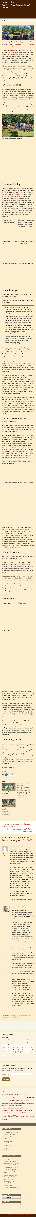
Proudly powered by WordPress (10, 1212)
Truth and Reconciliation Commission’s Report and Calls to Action (16, 350)
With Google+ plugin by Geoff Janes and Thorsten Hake (18, 1214)
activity (5, 1094)
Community (18, 1097)
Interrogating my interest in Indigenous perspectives (8, 809)
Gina (18, 46)
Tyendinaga (10, 46)
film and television (19, 407)
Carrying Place (12, 1097)
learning (13, 401)
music (18, 1108)
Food (14, 1100)
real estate (13, 1113)
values (22, 1116)
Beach (19, 1094)
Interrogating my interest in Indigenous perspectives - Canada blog (11, 1161)
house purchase (6, 1103)
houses (13, 1103)
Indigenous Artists (8, 1189)
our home (22, 1110)
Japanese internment (9, 385)
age (9, 1094)
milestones (18, 1105)
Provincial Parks (6, 1113)
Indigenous (18, 44)
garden (18, 1100)
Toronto (12, 1116)
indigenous (31, 44)
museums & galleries (9, 1108)
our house (29, 1110)
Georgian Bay (26, 1100)
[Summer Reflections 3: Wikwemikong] (8, 787)
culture (25, 44)
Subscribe (6, 1079)
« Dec (8, 1056)
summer (5, 1116)
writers (30, 403)
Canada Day (5, 1097)
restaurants (18, 1113)
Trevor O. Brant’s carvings (12, 194)
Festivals (3, 1100)
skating (28, 1113)
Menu (3, 20)
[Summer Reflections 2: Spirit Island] (25, 790)
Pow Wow (4, 46)
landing (9, 1105)
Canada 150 (10, 362)
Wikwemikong (13, 54)
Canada (25, 1094)
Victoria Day (27, 1116)
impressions (29, 1103)
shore (23, 1113)
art (16, 1094)
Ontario (16, 1110)
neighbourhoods (7, 1110)
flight (11, 1100)
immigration (20, 1103)
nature (22, 1108)
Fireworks (8, 1100)
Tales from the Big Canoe (23, 539)
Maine (12, 1105)
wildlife (32, 1116)
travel (18, 1116)
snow (32, 1113)
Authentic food (7, 1145)
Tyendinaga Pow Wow (8, 50)
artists (6, 405)
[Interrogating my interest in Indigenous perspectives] (8, 803)
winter (4, 1119)
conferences (24, 1097)
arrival (12, 1094)
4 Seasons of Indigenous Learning (16, 457)
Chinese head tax (26, 385)
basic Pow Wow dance (18, 109)
